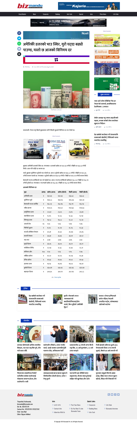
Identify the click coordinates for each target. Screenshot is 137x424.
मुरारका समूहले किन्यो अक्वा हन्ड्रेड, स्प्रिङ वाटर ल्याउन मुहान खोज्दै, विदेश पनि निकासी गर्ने (106, 376)
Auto (91, 14)
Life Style (115, 14)
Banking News (93, 408)
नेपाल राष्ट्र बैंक (57, 277)
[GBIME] (56, 148)
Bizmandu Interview (112, 408)
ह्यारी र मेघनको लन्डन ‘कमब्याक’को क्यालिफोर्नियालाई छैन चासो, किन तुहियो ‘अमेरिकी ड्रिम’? (73, 301)
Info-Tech (69, 14)
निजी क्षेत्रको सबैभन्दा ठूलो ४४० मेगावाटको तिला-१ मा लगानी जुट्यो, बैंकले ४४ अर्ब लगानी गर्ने (107, 347)
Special (81, 14)
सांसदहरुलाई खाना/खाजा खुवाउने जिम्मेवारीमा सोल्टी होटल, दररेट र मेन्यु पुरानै (55, 376)
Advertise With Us (59, 412)
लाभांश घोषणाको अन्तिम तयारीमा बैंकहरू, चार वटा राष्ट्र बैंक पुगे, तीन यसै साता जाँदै (29, 347)
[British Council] (56, 60)
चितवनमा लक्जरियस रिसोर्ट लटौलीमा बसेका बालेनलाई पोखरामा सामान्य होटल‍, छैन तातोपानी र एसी (27, 377)
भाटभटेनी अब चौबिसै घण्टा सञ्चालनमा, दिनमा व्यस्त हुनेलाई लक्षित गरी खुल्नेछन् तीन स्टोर (80, 376)
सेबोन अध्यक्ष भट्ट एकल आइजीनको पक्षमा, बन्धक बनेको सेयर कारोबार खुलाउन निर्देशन (106, 120)
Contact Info (58, 408)
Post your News (75, 405)
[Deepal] (68, 23)
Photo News (103, 14)
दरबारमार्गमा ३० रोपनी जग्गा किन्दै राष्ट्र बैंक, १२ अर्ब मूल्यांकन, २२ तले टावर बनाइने (81, 347)
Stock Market (22, 14)
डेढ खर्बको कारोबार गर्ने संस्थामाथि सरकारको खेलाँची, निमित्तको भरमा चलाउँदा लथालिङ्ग (106, 137)
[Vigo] (33, 148)
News (34, 14)
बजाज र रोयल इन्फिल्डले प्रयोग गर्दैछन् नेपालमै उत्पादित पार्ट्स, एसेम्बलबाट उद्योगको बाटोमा (108, 300)
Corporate (45, 14)
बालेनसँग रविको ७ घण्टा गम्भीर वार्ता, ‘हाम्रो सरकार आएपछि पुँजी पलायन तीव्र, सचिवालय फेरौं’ (54, 347)
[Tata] (79, 149)
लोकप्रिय (26, 320)
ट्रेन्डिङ (26, 288)
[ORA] (56, 119)
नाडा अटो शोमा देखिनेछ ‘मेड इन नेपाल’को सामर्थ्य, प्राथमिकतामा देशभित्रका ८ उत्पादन (105, 103)
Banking (57, 14)
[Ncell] (56, 35)
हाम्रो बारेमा (57, 405)
